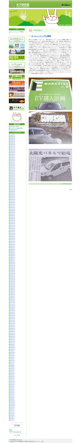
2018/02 (11, 299)
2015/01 (11, 358)
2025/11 (11, 149)
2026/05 (11, 139)
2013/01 (11, 394)
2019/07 (11, 271)
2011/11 (11, 412)
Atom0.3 (10, 430)
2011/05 (11, 420)
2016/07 (11, 329)
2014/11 (11, 362)
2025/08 (11, 154)
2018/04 (11, 296)
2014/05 (11, 371)
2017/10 (11, 305)
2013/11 (11, 381)
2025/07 (11, 155)
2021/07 (11, 233)
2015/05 (11, 352)
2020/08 (11, 250)
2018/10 (11, 286)
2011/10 (11, 413)
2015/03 (11, 355)
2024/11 (11, 168)
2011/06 (11, 418)
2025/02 (11, 163)
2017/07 (11, 310)
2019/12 (11, 263)
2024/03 (11, 181)
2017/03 (11, 317)
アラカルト (37, 30)
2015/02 (11, 357)
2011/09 (11, 415)
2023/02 (11, 202)
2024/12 (11, 167)
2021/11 (11, 226)
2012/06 (11, 400)
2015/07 (11, 349)
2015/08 (11, 347)
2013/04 (11, 391)
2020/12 (11, 244)
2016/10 (11, 325)
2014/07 (11, 368)
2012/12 (11, 395)
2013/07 (11, 387)
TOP (17, 29)
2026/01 (11, 146)
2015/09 (11, 345)
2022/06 (11, 215)
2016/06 (11, 331)
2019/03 (11, 278)
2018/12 (11, 283)
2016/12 (11, 321)
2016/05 (11, 333)
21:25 (70, 183)
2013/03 (11, 392)
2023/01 (11, 204)
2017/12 (11, 302)
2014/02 (11, 376)
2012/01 (11, 408)
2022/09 (11, 210)
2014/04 (11, 373)
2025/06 (11, 157)
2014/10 (11, 363)
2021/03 (11, 239)
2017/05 (11, 313)
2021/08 (11, 231)
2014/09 (11, 365)
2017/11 (11, 304)
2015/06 (11, 350)
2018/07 (11, 291)
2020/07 (11, 252)
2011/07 (11, 416)
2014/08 (11, 366)
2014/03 (11, 374)
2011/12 (11, 410)
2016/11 (11, 323)
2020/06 (11, 254)
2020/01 (11, 262)
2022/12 (11, 205)
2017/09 (11, 307)
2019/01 (11, 281)
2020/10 (11, 247)
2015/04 (11, 354)
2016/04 (11, 334)
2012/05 (11, 402)
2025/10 (11, 151)
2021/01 (11, 242)
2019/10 (11, 267)
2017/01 (11, 320)
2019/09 (11, 268)
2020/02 (11, 260)
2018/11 (11, 284)
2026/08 (11, 135)
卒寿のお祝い (13, 126)
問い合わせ (19, 439)
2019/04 (11, 276)
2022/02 (11, 221)
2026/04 (11, 141)
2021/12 (11, 225)
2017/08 (11, 308)
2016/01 (11, 339)
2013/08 (11, 386)
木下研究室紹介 (13, 439)
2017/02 (11, 318)
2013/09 (11, 384)
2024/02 (11, 183)
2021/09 (11, 230)
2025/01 (11, 165)
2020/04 (11, 257)
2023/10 (11, 189)
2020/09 (11, 249)
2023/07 (11, 194)
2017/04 (11, 315)
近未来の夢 (12, 129)
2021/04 (11, 238)
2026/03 (11, 143)
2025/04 (11, 160)
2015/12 (11, 341)
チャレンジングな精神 (15, 128)
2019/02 (11, 279)
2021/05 (11, 236)
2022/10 (11, 209)
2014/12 (11, 360)
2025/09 (11, 152)
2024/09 (11, 172)
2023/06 (11, 196)
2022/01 (11, 223)
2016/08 (11, 328)
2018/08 (11, 289)
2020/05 (11, 255)
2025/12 (11, 147)
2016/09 (11, 326)
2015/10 (11, 344)
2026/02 (11, 144)
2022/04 (11, 218)
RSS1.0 (10, 429)
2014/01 (11, 378)
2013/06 (11, 389)
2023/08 (11, 193)
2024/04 (11, 180)
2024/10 (11, 170)
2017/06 (11, 312)
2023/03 (11, 201)
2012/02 (11, 407)
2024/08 (11, 173)
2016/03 (11, 336)
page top (70, 189)
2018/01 (11, 300)
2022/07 (11, 213)
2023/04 (11, 199)
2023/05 (11, 197)
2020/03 (11, 259)
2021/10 (11, 228)
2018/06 (11, 292)
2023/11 (11, 188)
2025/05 (11, 159)
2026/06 (11, 138)
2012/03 (11, 405)
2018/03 (11, 297)
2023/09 (11, 191)
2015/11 (11, 342)
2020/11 (11, 246)
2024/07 (11, 175)
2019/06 (11, 273)
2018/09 (11, 288)
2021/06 (11, 234)
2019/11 (11, 265)
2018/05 (11, 294)
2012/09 (11, 397)
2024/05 (11, 178)
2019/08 (11, 270)
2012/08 (11, 399)
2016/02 (11, 337)
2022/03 (11, 220)
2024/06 (11, 176)
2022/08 (11, 212)
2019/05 (11, 275)
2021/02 (11, 241)
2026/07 (11, 136)
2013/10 (11, 382)
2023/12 (11, 186)
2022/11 (11, 207)
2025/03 (11, 162)
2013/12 (11, 379)
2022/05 (11, 217)
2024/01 (11, 184)
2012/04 (11, 403)
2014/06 (11, 370)
